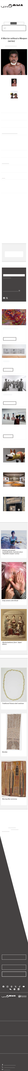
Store (3, 1029)
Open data (4, 1025)
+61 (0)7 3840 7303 (9, 1065)
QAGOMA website (7, 1027)
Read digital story (9, 338)
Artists (13, 18)
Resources (20, 23)
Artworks (5, 18)
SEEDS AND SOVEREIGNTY (10, 328)
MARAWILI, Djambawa (8, 754)
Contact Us (7, 1067)
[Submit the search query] (3, 28)
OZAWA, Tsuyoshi (7, 555)
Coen (3, 177)
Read (7, 369)
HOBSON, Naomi (11, 45)
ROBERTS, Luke (6, 602)
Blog (16, 1025)
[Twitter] (7, 298)
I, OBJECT (6, 361)
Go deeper (22, 18)
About (16, 1027)
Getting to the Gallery (10, 1062)
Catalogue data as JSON (10, 290)
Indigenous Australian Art (9, 133)
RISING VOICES (7, 394)
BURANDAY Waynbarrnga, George (11, 801)
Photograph (5, 163)
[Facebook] (4, 298)
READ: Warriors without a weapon (13, 254)
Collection (12, 11)
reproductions (12, 827)
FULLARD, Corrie (7, 707)
